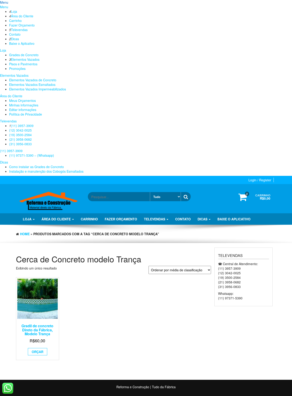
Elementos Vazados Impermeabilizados (37, 89)
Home (25, 234)
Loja (14, 11)
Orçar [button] (37, 351)
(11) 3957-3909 (22, 125)
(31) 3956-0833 (20, 144)
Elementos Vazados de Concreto (32, 80)
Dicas (15, 39)
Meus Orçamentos (22, 100)
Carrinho (15, 20)
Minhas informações (23, 105)
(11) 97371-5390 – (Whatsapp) (31, 155)
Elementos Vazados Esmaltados (32, 84)
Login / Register (259, 180)
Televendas (19, 29)
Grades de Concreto (24, 55)
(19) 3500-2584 (20, 134)
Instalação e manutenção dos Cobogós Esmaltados (46, 171)
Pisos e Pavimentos (23, 64)
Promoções (17, 68)
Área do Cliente (22, 16)
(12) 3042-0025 (20, 130)
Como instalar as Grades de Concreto (36, 166)
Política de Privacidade (25, 114)
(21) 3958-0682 (20, 139)
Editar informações (22, 109)
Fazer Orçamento (22, 25)
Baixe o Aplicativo (21, 43)
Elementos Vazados (25, 59)
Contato (15, 34)
